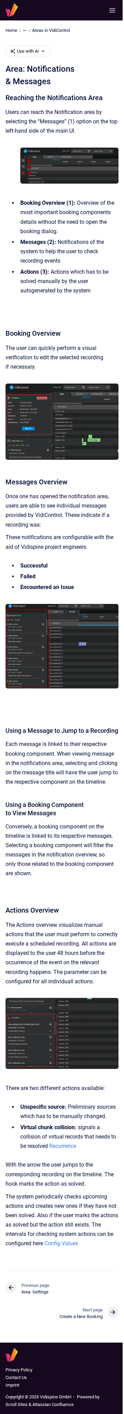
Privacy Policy (19, 1369)
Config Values (61, 1243)
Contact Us (16, 1377)
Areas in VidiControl (51, 30)
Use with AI (28, 51)
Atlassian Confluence (53, 1404)
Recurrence (62, 1146)
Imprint (12, 1385)
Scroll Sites (17, 1404)
